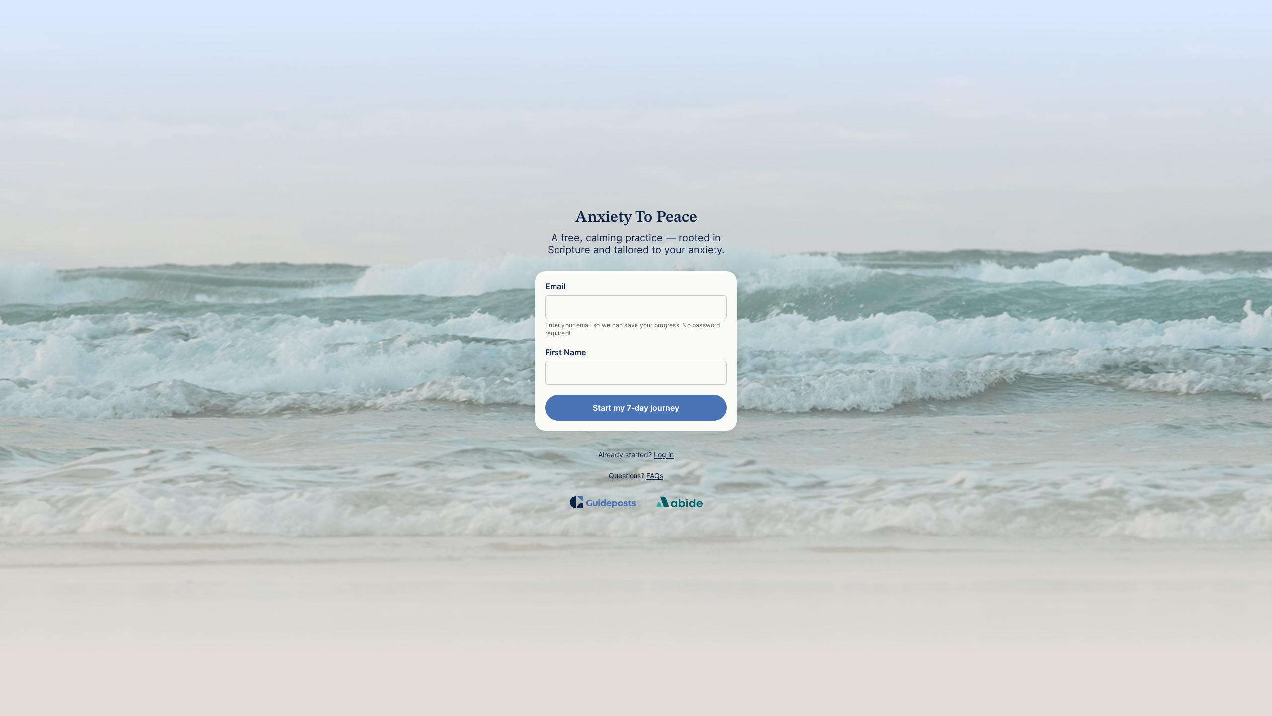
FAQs (654, 475)
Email (555, 286)
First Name (565, 352)
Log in (664, 454)
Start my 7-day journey (636, 408)
